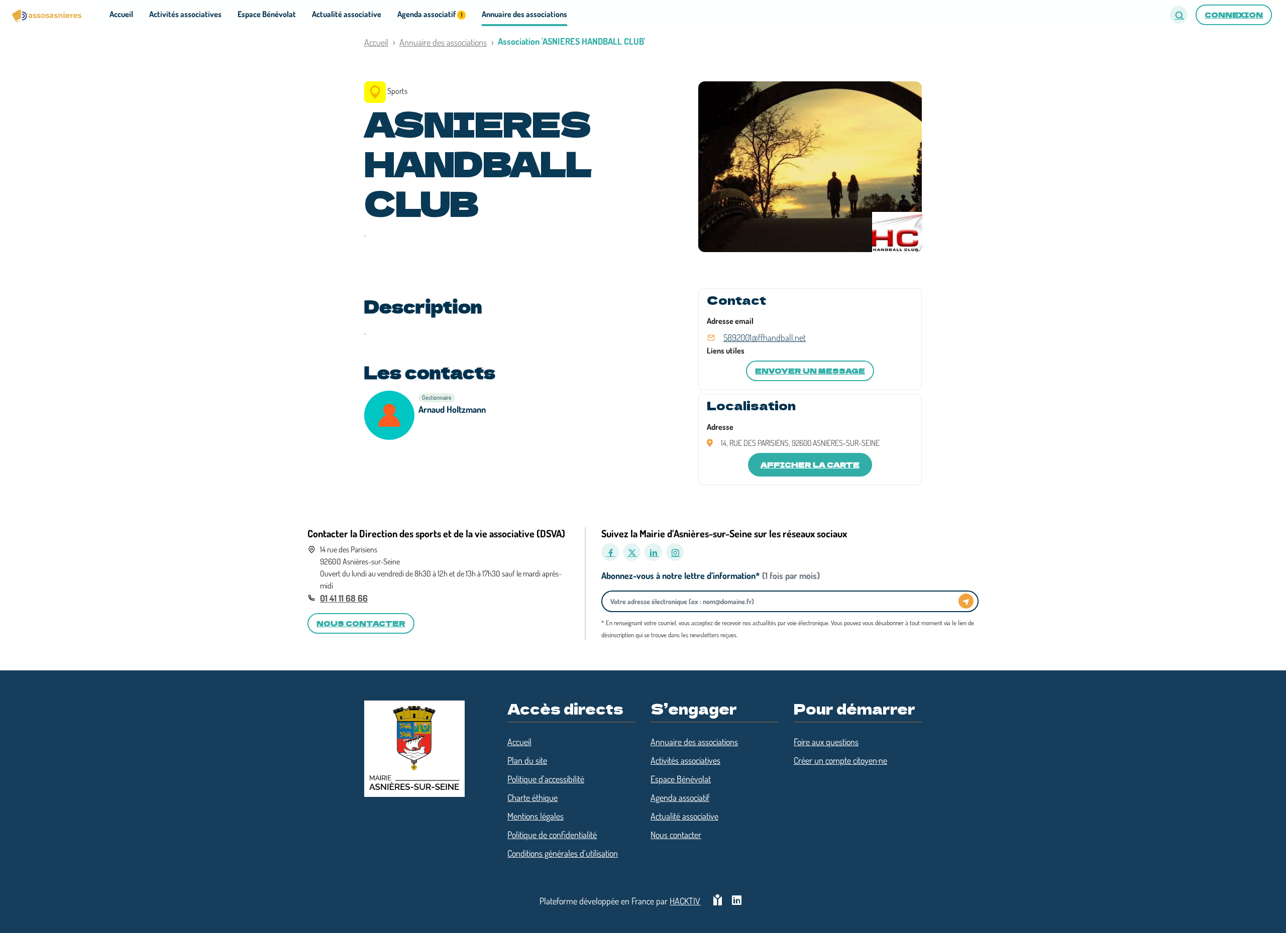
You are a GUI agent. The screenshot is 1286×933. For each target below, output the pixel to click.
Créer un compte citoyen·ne (840, 760)
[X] (631, 552)
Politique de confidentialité (552, 834)
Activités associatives (685, 760)
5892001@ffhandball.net (764, 337)
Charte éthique (532, 797)
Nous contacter (676, 834)
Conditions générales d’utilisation (562, 853)
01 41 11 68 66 (344, 598)
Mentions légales (535, 816)
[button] (1179, 15)
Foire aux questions (826, 741)
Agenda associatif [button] (429, 14)
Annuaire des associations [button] (524, 14)
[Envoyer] (966, 601)
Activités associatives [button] (185, 14)
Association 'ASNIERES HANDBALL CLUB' (572, 41)
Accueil (376, 42)
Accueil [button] (121, 14)
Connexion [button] (1234, 15)
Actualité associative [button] (346, 14)
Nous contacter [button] (360, 623)
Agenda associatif (680, 797)
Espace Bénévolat (681, 778)
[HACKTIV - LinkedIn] (736, 901)
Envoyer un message (810, 371)
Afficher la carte (810, 464)
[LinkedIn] (653, 552)
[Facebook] (610, 552)
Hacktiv (685, 900)
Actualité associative (684, 816)
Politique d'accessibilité (545, 778)
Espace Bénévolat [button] (267, 14)
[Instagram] (675, 552)
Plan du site (527, 760)
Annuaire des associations (443, 42)
